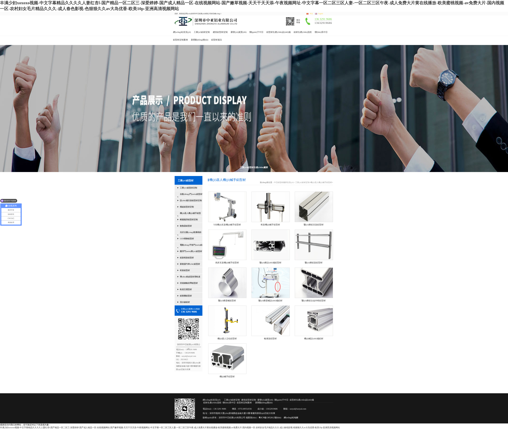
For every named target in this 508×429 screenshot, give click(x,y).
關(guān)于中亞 (256, 32)
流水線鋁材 (185, 302)
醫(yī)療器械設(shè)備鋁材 (270, 300)
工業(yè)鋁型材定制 (188, 188)
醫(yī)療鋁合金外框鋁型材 (314, 300)
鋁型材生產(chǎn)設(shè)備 (278, 32)
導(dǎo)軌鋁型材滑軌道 (190, 277)
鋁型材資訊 (216, 40)
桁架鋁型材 (185, 270)
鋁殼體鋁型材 (186, 296)
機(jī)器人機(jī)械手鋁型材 (321, 182)
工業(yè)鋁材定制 (202, 32)
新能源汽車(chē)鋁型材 (190, 264)
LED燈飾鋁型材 (187, 239)
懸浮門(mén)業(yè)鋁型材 (191, 251)
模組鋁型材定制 (187, 207)
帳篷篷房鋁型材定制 (189, 219)
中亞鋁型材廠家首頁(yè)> (284, 182)
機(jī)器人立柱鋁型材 (227, 338)
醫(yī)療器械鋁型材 (227, 300)
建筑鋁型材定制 (220, 32)
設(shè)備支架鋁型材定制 (191, 200)
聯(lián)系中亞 (321, 32)
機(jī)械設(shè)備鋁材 (313, 338)
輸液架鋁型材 (270, 338)
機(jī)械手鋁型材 (227, 376)
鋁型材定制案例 (180, 40)
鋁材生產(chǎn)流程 (303, 32)
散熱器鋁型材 (186, 226)
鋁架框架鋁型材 (187, 258)
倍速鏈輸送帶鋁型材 (189, 283)
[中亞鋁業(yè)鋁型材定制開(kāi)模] (206, 25)
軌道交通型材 (186, 289)
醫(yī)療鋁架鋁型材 (314, 262)
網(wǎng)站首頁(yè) (182, 32)
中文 (311, 13)
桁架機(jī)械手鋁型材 (270, 224)
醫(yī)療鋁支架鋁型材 (314, 224)
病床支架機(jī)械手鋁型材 (227, 262)
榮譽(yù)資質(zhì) (238, 32)
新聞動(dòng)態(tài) (199, 40)
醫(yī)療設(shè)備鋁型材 (270, 262)
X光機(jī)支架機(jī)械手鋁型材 (227, 224)
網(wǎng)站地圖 (291, 417)
